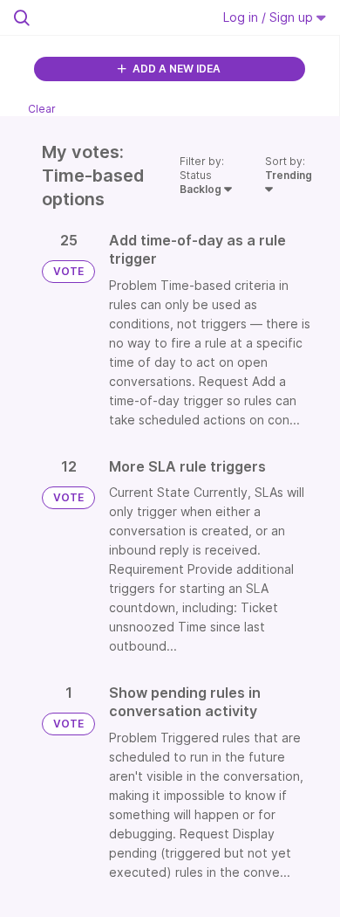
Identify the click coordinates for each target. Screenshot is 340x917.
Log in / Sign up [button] (269, 17)
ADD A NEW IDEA (175, 68)
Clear (42, 108)
